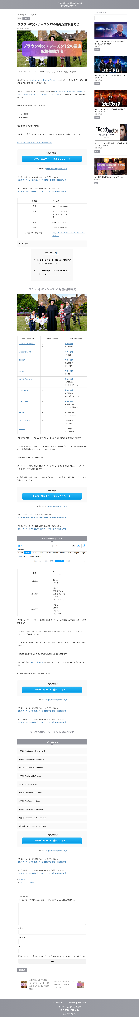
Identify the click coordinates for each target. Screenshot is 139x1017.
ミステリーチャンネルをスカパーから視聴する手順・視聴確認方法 (41, 180)
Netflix (21, 412)
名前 (20, 928)
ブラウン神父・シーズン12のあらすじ (53, 270)
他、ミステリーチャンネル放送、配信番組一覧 (34, 142)
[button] (57, 253)
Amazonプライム (25, 352)
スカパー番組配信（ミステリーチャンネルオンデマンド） (38, 94)
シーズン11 (43, 274)
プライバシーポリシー (59, 1003)
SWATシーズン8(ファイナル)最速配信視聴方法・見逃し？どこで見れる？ (109, 42)
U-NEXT (22, 360)
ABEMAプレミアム (25, 379)
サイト (20, 947)
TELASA (22, 428)
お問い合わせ (82, 1003)
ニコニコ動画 (23, 401)
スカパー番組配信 (36, 662)
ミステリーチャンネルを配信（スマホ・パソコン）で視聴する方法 (41, 191)
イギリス (22, 879)
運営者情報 (72, 1003)
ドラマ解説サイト (69, 5)
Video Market (24, 390)
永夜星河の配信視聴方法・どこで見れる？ (108, 177)
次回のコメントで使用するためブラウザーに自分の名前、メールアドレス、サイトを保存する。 (53, 956)
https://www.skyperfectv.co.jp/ (56, 169)
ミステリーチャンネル (48, 263)
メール (21, 937)
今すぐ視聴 (69, 344)
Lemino (21, 371)
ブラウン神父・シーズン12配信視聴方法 (54, 260)
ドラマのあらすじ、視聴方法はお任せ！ (69, 1007)
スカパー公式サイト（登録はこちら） (50, 158)
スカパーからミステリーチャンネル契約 (68, 91)
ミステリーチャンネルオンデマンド (43, 80)
